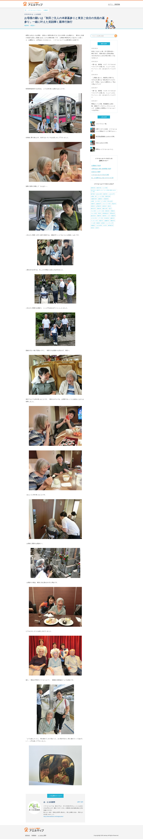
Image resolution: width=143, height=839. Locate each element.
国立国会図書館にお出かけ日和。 (106, 136)
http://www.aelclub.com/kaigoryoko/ (53, 816)
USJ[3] (105, 225)
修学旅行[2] (110, 225)
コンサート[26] (100, 211)
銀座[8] (98, 223)
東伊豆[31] (93, 208)
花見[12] (101, 220)
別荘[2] (92, 227)
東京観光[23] (105, 213)
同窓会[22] (112, 213)
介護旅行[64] (94, 198)
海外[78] (105, 194)
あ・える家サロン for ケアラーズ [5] (102, 178)
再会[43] (114, 203)
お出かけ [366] (96, 171)
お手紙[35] (98, 206)
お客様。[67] (94, 196)
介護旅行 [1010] (96, 165)
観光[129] (99, 187)
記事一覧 (79, 802)
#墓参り (32, 25)
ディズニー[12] (94, 220)
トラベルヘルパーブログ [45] (100, 174)
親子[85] (93, 194)
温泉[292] (93, 187)
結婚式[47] (98, 203)
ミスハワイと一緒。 (102, 124)
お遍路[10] (106, 220)
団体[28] (99, 208)
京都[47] (93, 203)
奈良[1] (97, 227)
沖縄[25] (113, 211)
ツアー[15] (100, 218)
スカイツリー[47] (106, 203)
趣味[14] (112, 218)
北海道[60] (106, 198)
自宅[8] (103, 223)
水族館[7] (93, 225)
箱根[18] (99, 215)
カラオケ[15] (94, 218)
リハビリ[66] (101, 196)
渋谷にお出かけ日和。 (102, 143)
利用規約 (34, 835)
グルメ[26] (93, 211)
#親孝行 (27, 25)
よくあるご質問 (42, 835)
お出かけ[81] (99, 194)
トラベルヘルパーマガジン (35, 10)
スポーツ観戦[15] (111, 215)
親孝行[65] (107, 196)
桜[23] (99, 213)
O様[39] (93, 206)
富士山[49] (110, 201)
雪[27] (110, 208)
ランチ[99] (105, 187)
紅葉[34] (104, 206)
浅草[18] (104, 215)
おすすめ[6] (99, 225)
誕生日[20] (93, 215)
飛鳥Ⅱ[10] (113, 220)
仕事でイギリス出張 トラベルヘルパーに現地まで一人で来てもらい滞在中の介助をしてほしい (106, 130)
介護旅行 (45, 10)
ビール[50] (103, 201)
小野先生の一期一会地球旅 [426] (101, 168)
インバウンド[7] (109, 223)
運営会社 (27, 835)
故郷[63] (100, 198)
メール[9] (93, 223)
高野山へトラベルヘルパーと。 (105, 149)
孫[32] (109, 206)
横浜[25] (107, 211)
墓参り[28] (104, 208)
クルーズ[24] (94, 213)
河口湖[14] (106, 218)
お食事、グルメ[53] (95, 201)
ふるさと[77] (111, 194)
